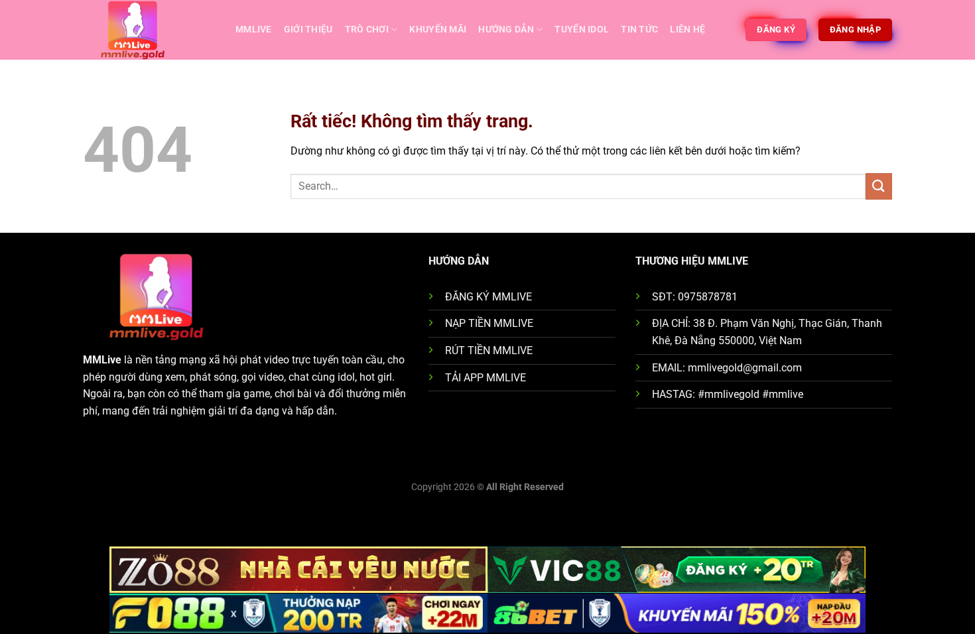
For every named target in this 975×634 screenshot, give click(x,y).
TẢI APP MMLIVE (485, 377)
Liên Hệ (687, 29)
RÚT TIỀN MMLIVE (489, 350)
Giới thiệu (308, 29)
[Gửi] (879, 186)
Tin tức (639, 29)
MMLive (253, 29)
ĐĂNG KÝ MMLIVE (488, 296)
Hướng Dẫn (506, 29)
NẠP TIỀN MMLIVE (489, 323)
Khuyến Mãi (437, 29)
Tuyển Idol (581, 29)
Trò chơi (367, 29)
